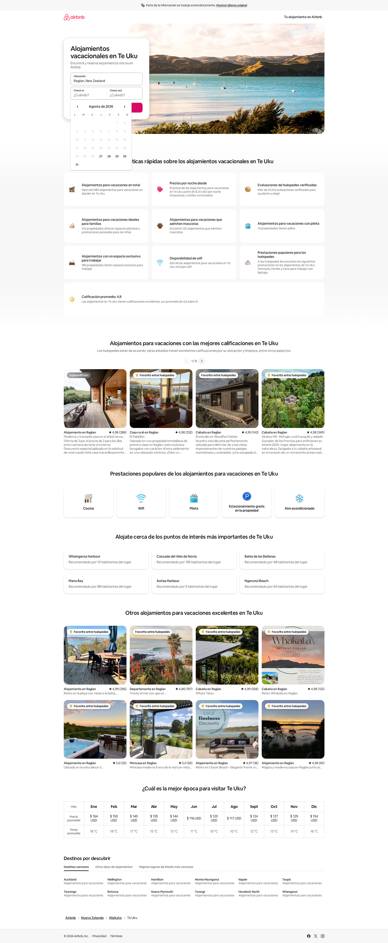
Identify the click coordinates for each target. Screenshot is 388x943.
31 (77, 164)
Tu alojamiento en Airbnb (303, 17)
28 (109, 156)
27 (100, 156)
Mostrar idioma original (231, 5)
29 (117, 156)
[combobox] (106, 80)
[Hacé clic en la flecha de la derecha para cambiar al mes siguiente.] (124, 106)
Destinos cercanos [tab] (76, 867)
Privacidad (99, 936)
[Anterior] (186, 361)
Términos (116, 936)
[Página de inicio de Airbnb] (74, 17)
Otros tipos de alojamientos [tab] (114, 867)
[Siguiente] (201, 361)
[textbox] (88, 95)
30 (124, 156)
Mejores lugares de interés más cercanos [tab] (166, 867)
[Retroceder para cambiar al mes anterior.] (77, 106)
